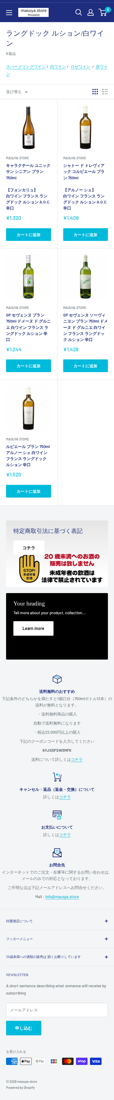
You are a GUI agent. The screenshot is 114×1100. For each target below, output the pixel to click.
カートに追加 (28, 234)
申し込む (23, 1027)
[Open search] (78, 12)
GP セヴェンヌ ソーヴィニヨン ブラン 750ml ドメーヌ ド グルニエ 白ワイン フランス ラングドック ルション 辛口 (85, 327)
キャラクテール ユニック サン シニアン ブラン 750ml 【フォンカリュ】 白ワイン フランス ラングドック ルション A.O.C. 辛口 (28, 186)
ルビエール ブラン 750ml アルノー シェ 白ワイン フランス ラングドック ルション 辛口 (28, 455)
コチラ (77, 759)
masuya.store (17, 158)
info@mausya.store (62, 896)
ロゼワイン (80, 66)
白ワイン (58, 66)
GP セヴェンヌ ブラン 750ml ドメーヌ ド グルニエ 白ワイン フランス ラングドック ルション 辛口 (28, 327)
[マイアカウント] (91, 12)
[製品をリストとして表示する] (105, 91)
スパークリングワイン (26, 66)
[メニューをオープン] (9, 12)
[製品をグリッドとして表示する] (95, 91)
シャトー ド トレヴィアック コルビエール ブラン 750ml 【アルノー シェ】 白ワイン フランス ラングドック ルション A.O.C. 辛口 (85, 186)
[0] (103, 12)
